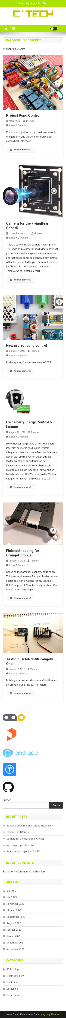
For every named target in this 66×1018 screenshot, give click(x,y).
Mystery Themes (51, 1014)
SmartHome (13, 995)
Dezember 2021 (15, 942)
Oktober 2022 (14, 910)
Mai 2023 (12, 897)
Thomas (30, 121)
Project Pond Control (23, 115)
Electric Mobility (15, 975)
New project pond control (26, 345)
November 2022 (15, 903)
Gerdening (12, 988)
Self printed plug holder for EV (23, 851)
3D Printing (13, 969)
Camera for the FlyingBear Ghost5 (25, 838)
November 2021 (15, 949)
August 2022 (14, 923)
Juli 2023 (12, 891)
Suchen (7, 800)
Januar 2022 (14, 936)
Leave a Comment (18, 125)
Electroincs (13, 982)
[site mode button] (53, 28)
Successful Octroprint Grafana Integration (30, 825)
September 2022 (16, 916)
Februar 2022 (14, 929)
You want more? (22, 149)
